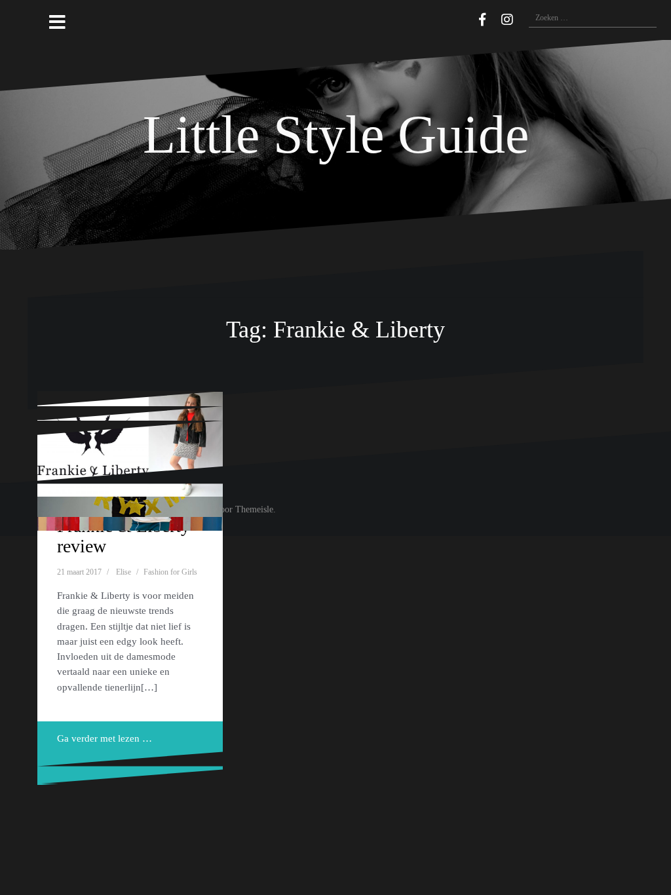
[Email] (463, 17)
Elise (123, 572)
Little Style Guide (336, 134)
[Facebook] (482, 20)
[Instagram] (507, 20)
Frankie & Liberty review (123, 536)
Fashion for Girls (170, 572)
